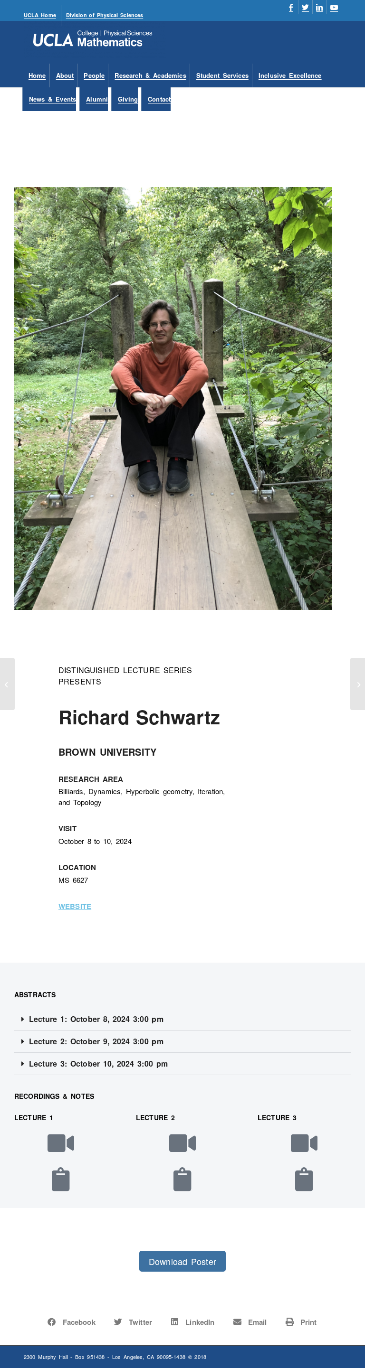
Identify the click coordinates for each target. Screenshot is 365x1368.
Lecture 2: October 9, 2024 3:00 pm (96, 1041)
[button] (182, 1019)
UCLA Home (40, 15)
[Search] (335, 99)
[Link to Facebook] (291, 7)
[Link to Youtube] (334, 7)
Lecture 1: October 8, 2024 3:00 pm (96, 1018)
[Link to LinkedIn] (320, 7)
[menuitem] (42, 15)
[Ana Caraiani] (357, 684)
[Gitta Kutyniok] (7, 684)
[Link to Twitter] (305, 7)
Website (74, 906)
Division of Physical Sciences (104, 15)
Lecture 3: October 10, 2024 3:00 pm (98, 1063)
